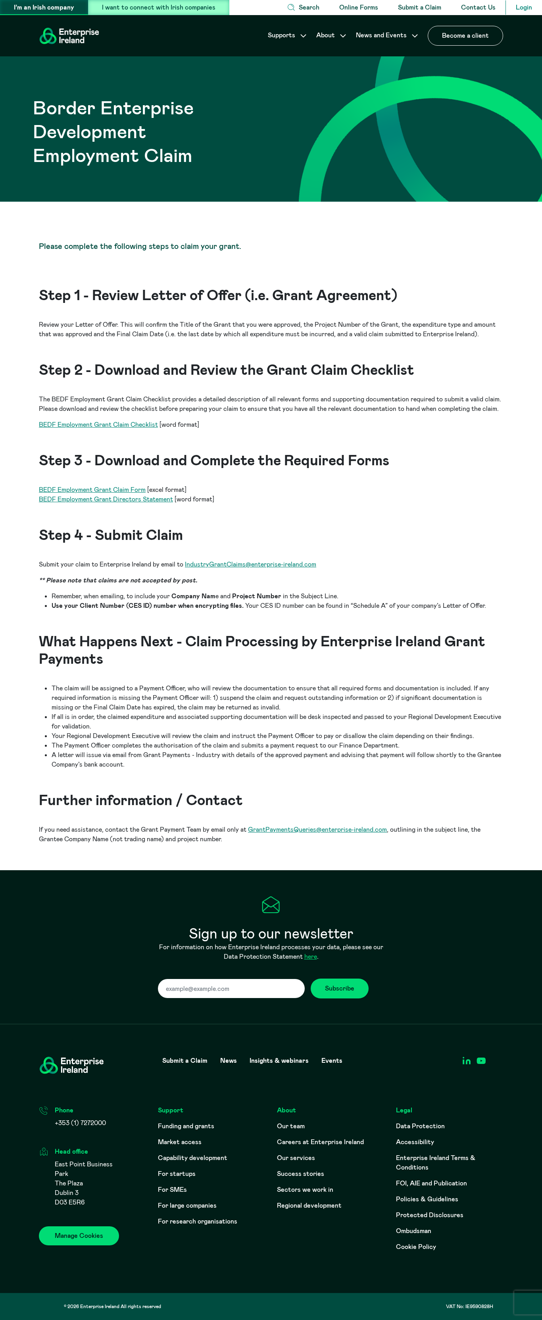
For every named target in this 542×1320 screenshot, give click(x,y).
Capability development (192, 1158)
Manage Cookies (79, 1235)
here (310, 956)
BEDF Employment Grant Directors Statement (106, 499)
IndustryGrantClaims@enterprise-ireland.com (250, 564)
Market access (180, 1142)
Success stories (300, 1174)
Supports (282, 35)
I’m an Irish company (44, 7)
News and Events (382, 35)
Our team (291, 1126)
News (228, 1061)
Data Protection (420, 1126)
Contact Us (478, 7)
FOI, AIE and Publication (431, 1183)
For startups (177, 1174)
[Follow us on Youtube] (481, 1061)
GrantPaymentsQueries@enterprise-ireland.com (317, 829)
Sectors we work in (305, 1189)
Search (309, 7)
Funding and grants (186, 1126)
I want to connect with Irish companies (158, 7)
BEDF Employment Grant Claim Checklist (98, 424)
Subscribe (339, 988)
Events (331, 1061)
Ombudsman (413, 1231)
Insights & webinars (279, 1061)
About (326, 35)
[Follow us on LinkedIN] (466, 1061)
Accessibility (415, 1142)
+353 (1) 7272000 (80, 1123)
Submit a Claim (419, 7)
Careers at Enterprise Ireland (320, 1142)
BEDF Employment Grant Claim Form (92, 490)
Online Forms (358, 7)
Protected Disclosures (429, 1215)
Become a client (465, 35)
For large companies (187, 1205)
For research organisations (197, 1221)
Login (524, 7)
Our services (296, 1158)
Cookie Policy (416, 1247)
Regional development (309, 1205)
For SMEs (172, 1189)
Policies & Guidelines (427, 1199)
